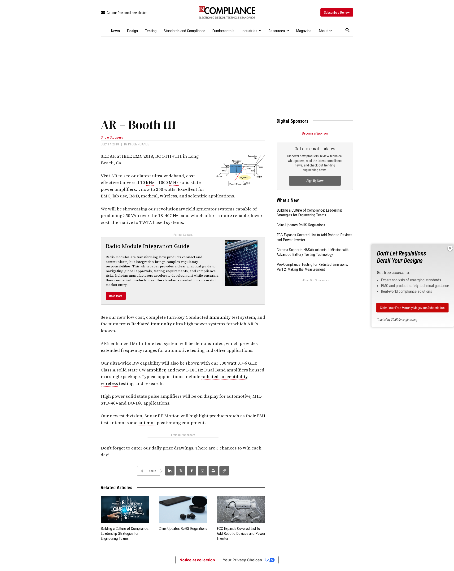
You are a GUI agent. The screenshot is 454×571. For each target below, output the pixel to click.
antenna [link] (147, 423)
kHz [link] (150, 182)
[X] (180, 470)
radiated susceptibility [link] (224, 376)
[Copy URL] (224, 470)
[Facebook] (191, 470)
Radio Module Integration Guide (147, 246)
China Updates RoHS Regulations (183, 528)
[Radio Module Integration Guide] (241, 263)
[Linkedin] (170, 470)
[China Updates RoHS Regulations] (183, 509)
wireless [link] (168, 196)
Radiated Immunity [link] (151, 324)
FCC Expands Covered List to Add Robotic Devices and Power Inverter (241, 533)
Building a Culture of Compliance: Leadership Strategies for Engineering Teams (125, 533)
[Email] (202, 470)
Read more (115, 296)
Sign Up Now (314, 181)
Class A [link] (108, 370)
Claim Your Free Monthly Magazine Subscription (412, 307)
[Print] (213, 470)
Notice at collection (197, 560)
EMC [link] (138, 156)
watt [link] (231, 363)
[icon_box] (124, 12)
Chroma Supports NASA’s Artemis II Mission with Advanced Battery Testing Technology (313, 252)
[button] (347, 30)
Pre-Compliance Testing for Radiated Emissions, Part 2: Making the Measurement (312, 267)
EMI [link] (261, 416)
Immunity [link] (220, 317)
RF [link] (161, 416)
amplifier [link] (156, 370)
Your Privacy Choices (242, 560)
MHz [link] (174, 182)
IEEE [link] (127, 156)
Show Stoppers (112, 137)
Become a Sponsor (315, 133)
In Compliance (138, 144)
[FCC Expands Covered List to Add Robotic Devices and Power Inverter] (241, 509)
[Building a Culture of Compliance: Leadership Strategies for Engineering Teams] (125, 509)
